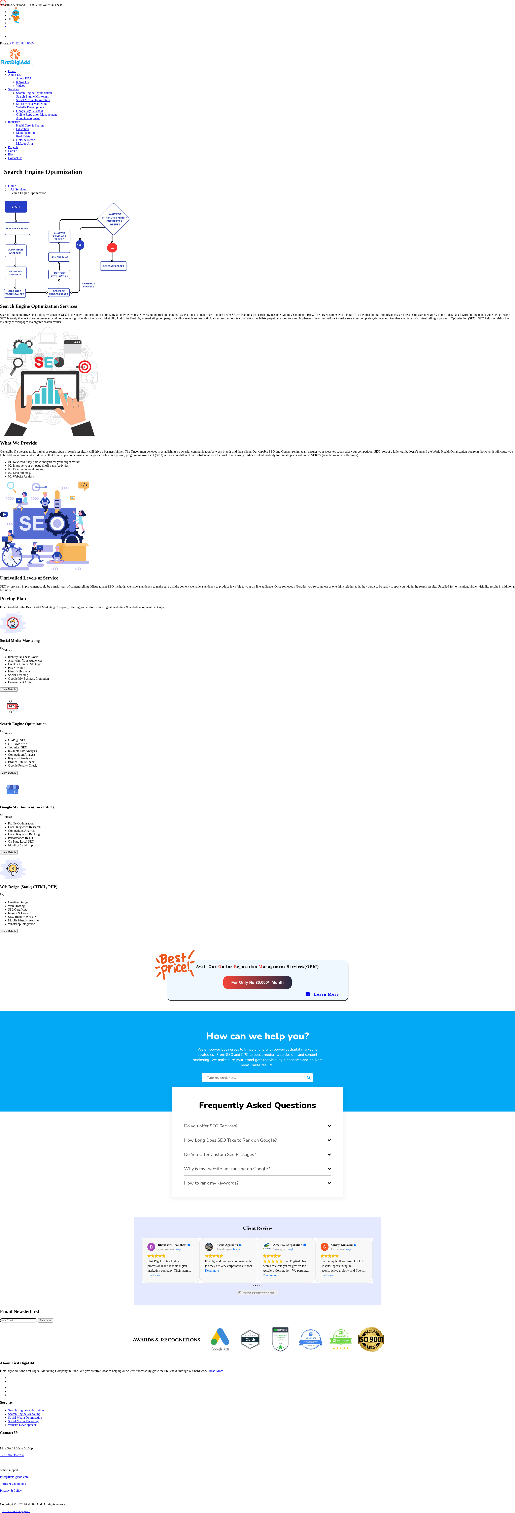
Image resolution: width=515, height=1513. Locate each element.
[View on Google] (151, 1247)
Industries (14, 122)
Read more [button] (154, 1275)
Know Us (22, 82)
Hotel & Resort (25, 140)
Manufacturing (25, 132)
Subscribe (45, 1320)
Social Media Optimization (33, 100)
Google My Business (29, 111)
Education (22, 129)
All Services (18, 189)
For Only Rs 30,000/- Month (257, 982)
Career (12, 150)
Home (12, 71)
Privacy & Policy (11, 1490)
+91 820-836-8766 (22, 43)
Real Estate (23, 136)
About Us (14, 74)
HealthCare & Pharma (30, 125)
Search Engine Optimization (34, 93)
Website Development (30, 107)
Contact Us (15, 158)
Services (13, 89)
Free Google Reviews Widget (259, 1292)
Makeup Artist (25, 143)
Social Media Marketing (31, 103)
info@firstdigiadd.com (14, 1477)
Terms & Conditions (13, 1483)
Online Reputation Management (36, 114)
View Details (9, 689)
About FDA (24, 78)
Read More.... (217, 1371)
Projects (13, 147)
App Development (28, 118)
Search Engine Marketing (32, 96)
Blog (11, 154)
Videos (20, 85)
